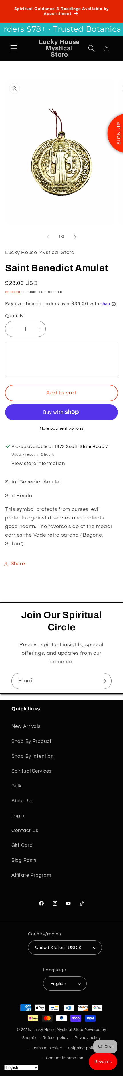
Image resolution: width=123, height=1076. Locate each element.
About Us (22, 800)
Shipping (12, 292)
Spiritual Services (31, 771)
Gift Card (22, 845)
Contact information (64, 1058)
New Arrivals (26, 726)
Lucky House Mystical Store (57, 1030)
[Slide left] (47, 237)
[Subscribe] (103, 681)
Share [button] (18, 563)
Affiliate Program (31, 875)
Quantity (14, 315)
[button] (13, 48)
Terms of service (47, 1048)
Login (18, 815)
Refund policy (55, 1038)
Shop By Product (31, 741)
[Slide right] (75, 237)
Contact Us (24, 830)
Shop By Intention (32, 756)
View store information (38, 463)
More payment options (62, 428)
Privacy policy (88, 1038)
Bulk (16, 786)
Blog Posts (24, 860)
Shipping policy (82, 1048)
